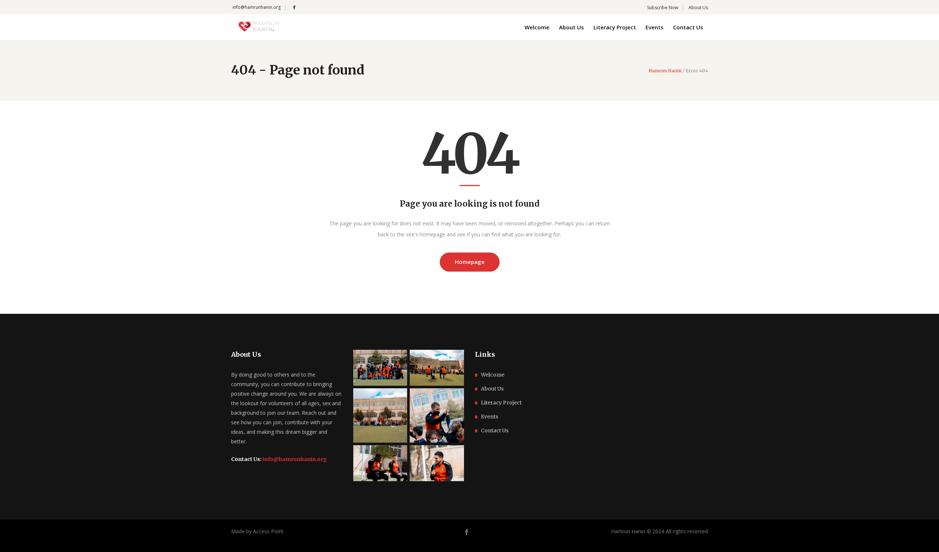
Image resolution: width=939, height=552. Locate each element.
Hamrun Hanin (665, 71)
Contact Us (494, 430)
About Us (492, 388)
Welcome (492, 374)
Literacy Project (501, 402)
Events (489, 416)
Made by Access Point (257, 531)
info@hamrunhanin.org (257, 7)
